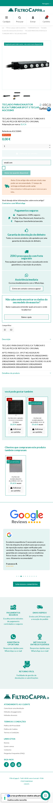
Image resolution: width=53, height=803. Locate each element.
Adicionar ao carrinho (28, 153)
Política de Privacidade (12, 726)
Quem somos (9, 746)
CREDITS (26, 784)
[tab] (26, 339)
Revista (6, 743)
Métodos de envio (10, 715)
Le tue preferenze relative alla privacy (27, 796)
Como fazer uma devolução (14, 708)
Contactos (7, 750)
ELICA (23, 124)
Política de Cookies (11, 729)
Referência (6, 131)
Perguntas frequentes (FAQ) (14, 753)
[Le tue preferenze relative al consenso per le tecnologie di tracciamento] (4, 798)
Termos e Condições (11, 732)
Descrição (6, 339)
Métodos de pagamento (12, 712)
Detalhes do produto (11, 373)
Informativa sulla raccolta (15, 800)
